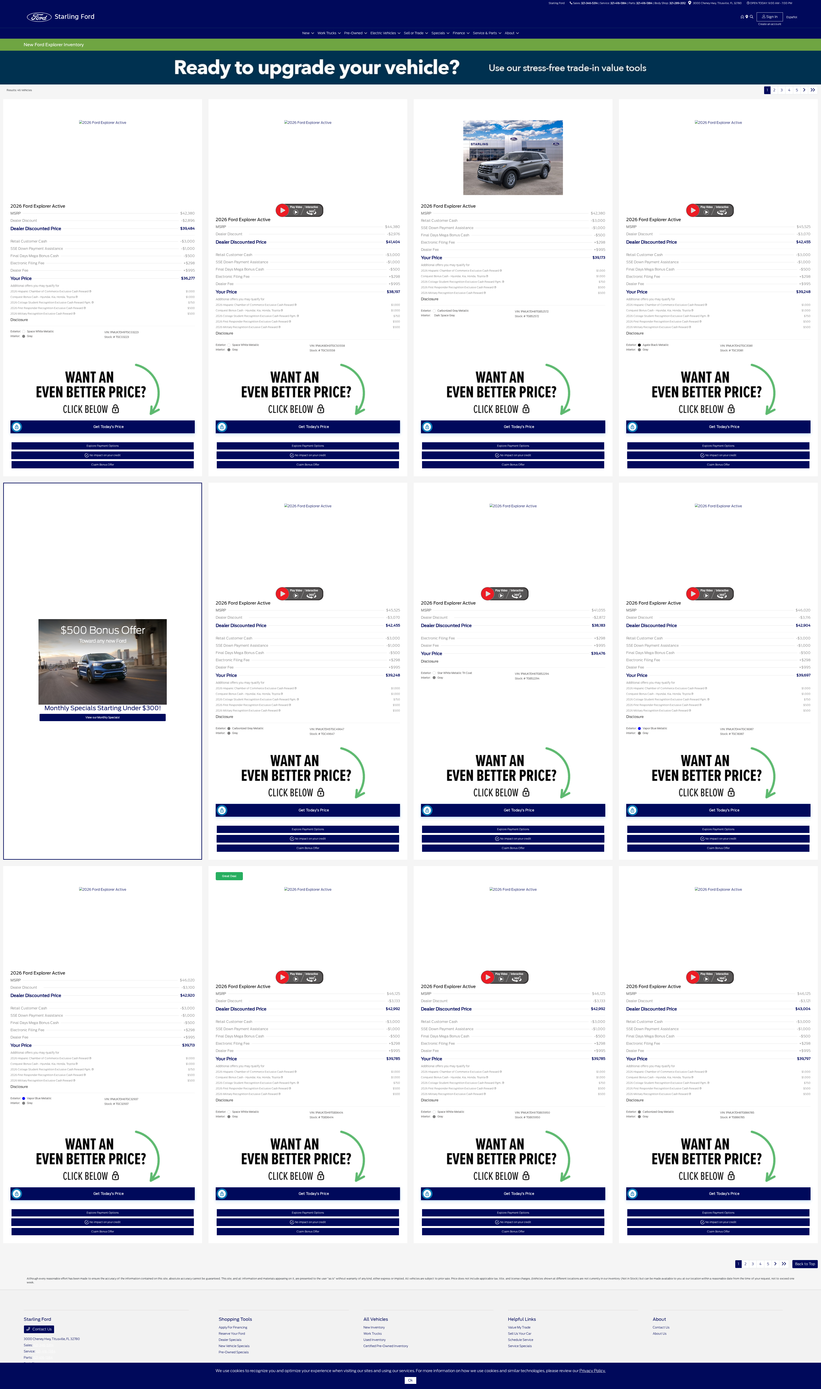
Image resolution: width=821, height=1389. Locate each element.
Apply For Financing (233, 1327)
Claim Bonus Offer (102, 464)
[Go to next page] (804, 90)
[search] (751, 17)
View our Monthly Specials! (103, 717)
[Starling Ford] (60, 17)
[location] (689, 3)
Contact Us (42, 1329)
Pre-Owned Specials (234, 1352)
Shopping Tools (235, 1319)
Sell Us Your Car (519, 1333)
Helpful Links (522, 1319)
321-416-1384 (618, 3)
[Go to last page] (813, 90)
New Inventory (374, 1327)
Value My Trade (519, 1327)
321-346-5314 (589, 3)
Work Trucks (372, 1333)
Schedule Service (520, 1340)
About (659, 1319)
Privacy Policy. (592, 1370)
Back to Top (805, 1264)
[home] (743, 17)
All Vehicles (375, 1319)
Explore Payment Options (103, 445)
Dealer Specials (230, 1340)
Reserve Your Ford (232, 1333)
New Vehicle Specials (234, 1346)
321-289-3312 (677, 3)
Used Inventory (374, 1340)
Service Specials (520, 1346)
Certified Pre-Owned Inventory (385, 1346)
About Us (659, 1333)
